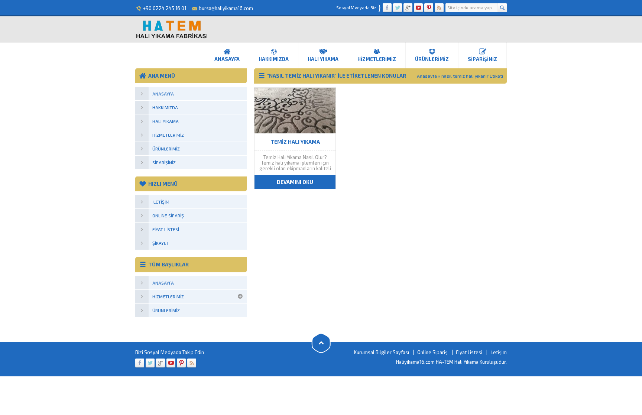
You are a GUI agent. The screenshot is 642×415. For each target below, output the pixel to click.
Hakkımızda (274, 59)
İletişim (498, 352)
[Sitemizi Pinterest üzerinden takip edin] (428, 7)
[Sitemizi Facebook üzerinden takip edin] (387, 7)
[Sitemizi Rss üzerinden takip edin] (439, 7)
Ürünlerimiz (432, 59)
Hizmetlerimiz (376, 59)
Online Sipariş (432, 352)
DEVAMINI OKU (295, 182)
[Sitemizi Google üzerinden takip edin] (407, 7)
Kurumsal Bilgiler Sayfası (381, 352)
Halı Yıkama (323, 59)
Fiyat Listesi (469, 352)
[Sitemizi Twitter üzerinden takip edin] (397, 7)
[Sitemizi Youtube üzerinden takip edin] (418, 7)
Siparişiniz (482, 59)
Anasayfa (227, 59)
